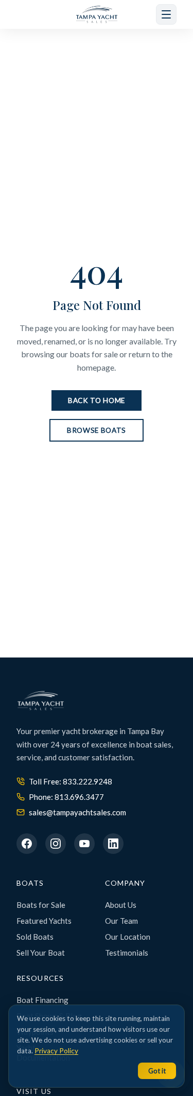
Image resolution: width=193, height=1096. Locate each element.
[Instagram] (55, 843)
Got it (157, 1071)
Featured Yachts (44, 920)
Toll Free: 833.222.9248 (70, 781)
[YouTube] (84, 843)
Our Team (121, 920)
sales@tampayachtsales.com (77, 812)
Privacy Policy (56, 1051)
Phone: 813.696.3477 (66, 796)
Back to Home (96, 400)
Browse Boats (96, 430)
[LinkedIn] (113, 843)
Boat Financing (42, 999)
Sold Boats (35, 936)
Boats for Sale (40, 904)
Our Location (127, 936)
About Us (120, 904)
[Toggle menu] (166, 14)
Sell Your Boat (40, 952)
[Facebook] (26, 843)
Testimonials (126, 952)
